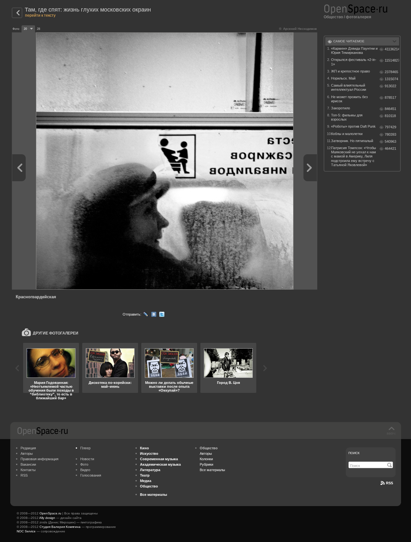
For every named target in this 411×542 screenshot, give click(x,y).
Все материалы (212, 470)
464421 (390, 148)
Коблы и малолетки (347, 134)
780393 (390, 134)
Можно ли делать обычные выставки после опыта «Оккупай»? (169, 386)
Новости (87, 459)
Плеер (85, 448)
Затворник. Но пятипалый (352, 141)
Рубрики (206, 464)
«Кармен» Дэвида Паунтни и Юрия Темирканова (354, 51)
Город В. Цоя (228, 383)
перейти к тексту (40, 15)
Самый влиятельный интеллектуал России (348, 87)
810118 (390, 116)
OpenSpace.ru (50, 513)
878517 (390, 97)
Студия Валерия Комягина (60, 527)
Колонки (206, 459)
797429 (390, 127)
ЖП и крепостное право (350, 71)
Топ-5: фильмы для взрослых (347, 117)
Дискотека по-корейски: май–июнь (110, 384)
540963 (390, 141)
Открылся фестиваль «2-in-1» (353, 62)
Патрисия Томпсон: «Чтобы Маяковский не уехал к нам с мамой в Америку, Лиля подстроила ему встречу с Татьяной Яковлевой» (353, 156)
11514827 (392, 60)
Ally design (47, 518)
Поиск (354, 453)
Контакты (28, 470)
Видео (85, 470)
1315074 (391, 79)
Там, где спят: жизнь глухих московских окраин (88, 9)
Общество (333, 17)
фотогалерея (358, 17)
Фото (84, 464)
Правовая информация (39, 459)
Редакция (28, 448)
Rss (389, 483)
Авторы (27, 453)
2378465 (391, 72)
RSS (24, 475)
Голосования (90, 475)
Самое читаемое (348, 41)
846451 (390, 109)
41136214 (392, 49)
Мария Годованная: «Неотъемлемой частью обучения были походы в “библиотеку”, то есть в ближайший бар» (51, 390)
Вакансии (28, 464)
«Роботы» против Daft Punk (353, 126)
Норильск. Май (343, 78)
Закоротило (340, 108)
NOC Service (26, 531)
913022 (390, 86)
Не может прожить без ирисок (349, 99)
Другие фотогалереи (55, 333)
